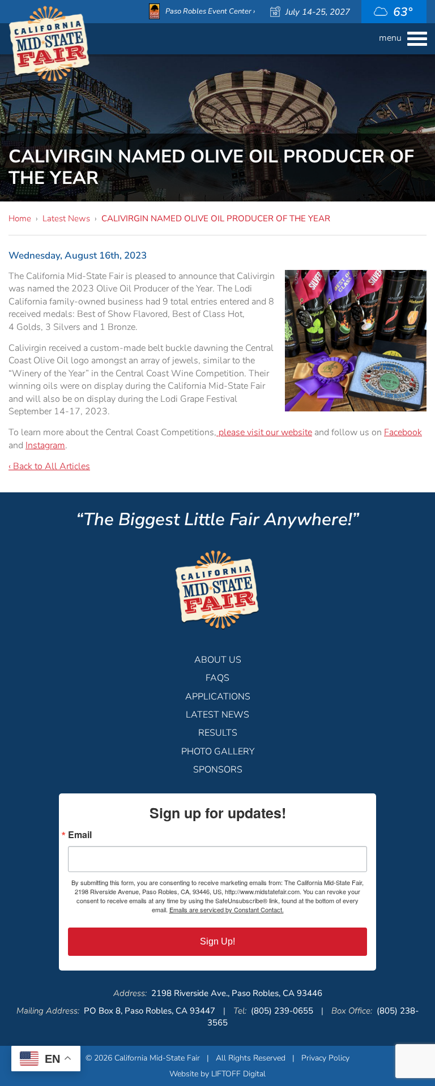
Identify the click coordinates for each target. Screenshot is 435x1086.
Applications (217, 696)
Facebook (403, 432)
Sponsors (217, 769)
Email (80, 834)
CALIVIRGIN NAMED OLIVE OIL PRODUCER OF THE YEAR (215, 218)
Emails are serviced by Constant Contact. (226, 909)
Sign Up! (217, 941)
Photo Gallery (217, 751)
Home (19, 218)
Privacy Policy (325, 1058)
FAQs (217, 678)
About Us (217, 660)
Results (217, 733)
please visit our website (264, 432)
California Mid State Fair (49, 44)
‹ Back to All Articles (49, 466)
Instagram (45, 445)
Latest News (66, 218)
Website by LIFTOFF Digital (217, 1073)
